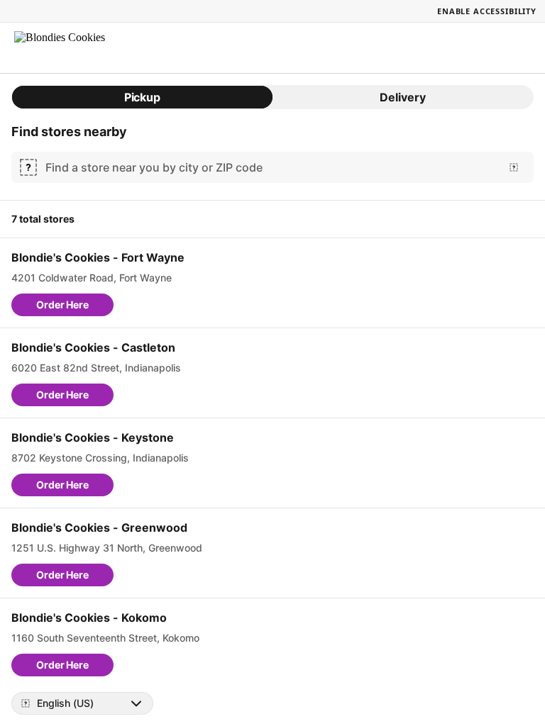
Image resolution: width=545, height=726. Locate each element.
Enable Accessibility (486, 11)
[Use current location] (513, 167)
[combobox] (269, 167)
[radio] (142, 97)
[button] (62, 305)
